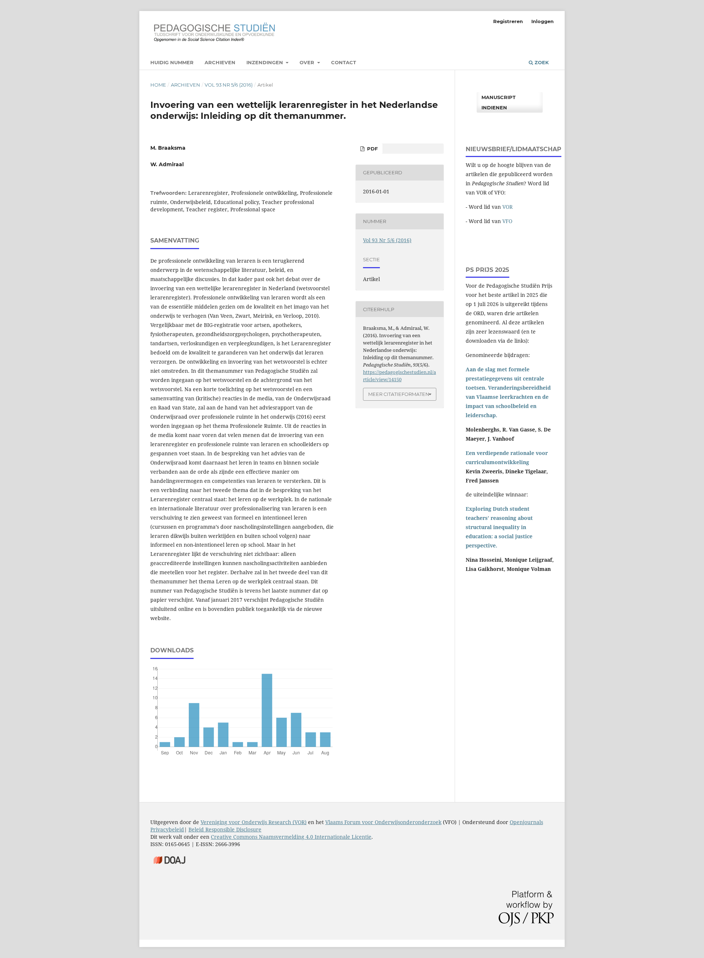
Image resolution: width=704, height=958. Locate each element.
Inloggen (542, 21)
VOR (507, 206)
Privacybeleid (167, 829)
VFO (507, 221)
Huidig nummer (172, 62)
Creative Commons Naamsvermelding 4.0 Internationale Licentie (291, 836)
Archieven (220, 62)
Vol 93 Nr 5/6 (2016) (229, 85)
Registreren (508, 21)
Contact (343, 62)
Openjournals (526, 822)
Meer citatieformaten (398, 394)
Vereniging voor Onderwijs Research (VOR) (254, 822)
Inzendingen (265, 62)
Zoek (541, 62)
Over (308, 62)
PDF (372, 149)
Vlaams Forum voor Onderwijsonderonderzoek (383, 822)
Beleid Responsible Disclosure (224, 829)
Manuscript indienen (498, 102)
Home (158, 85)
